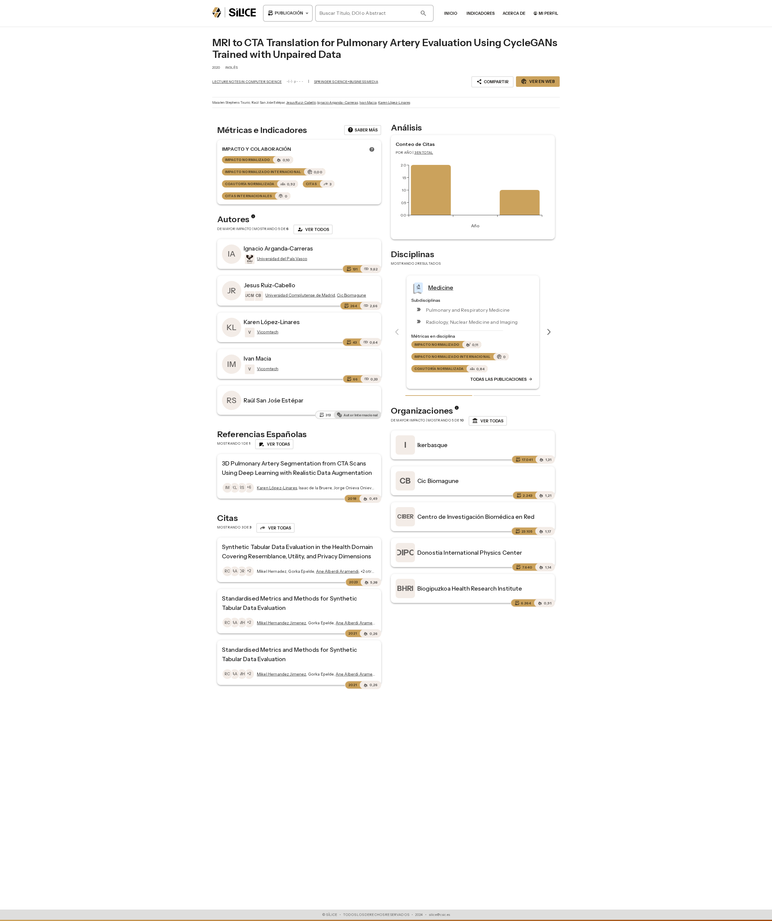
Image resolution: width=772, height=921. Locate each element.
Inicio (450, 13)
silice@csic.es (439, 915)
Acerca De (514, 13)
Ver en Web (538, 81)
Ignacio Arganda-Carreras (337, 102)
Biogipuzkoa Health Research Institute (469, 588)
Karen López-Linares (394, 102)
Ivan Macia (368, 102)
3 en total (423, 152)
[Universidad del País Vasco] (249, 259)
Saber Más (362, 130)
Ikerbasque (432, 445)
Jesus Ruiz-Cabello (301, 102)
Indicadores (481, 13)
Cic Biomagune (438, 480)
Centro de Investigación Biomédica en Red (475, 516)
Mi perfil (545, 13)
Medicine (440, 287)
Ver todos (313, 229)
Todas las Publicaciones (501, 379)
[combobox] (288, 13)
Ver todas (488, 420)
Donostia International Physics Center (469, 552)
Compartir (492, 81)
